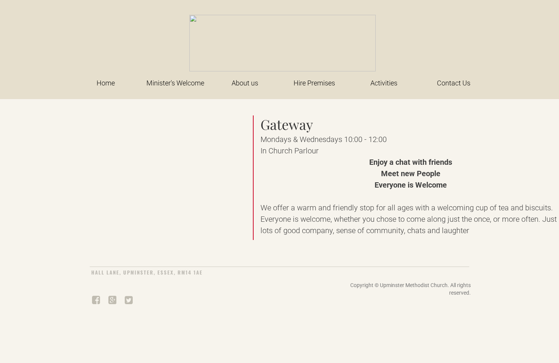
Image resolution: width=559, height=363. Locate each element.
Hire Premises (314, 83)
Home (106, 83)
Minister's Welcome (175, 83)
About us (245, 83)
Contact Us (453, 83)
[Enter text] (95, 301)
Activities (383, 83)
